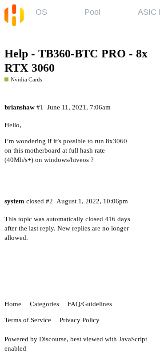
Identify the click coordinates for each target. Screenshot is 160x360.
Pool (92, 12)
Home (12, 303)
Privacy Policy (80, 320)
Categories (44, 303)
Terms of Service (27, 320)
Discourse (53, 339)
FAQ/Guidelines (90, 303)
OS (41, 12)
